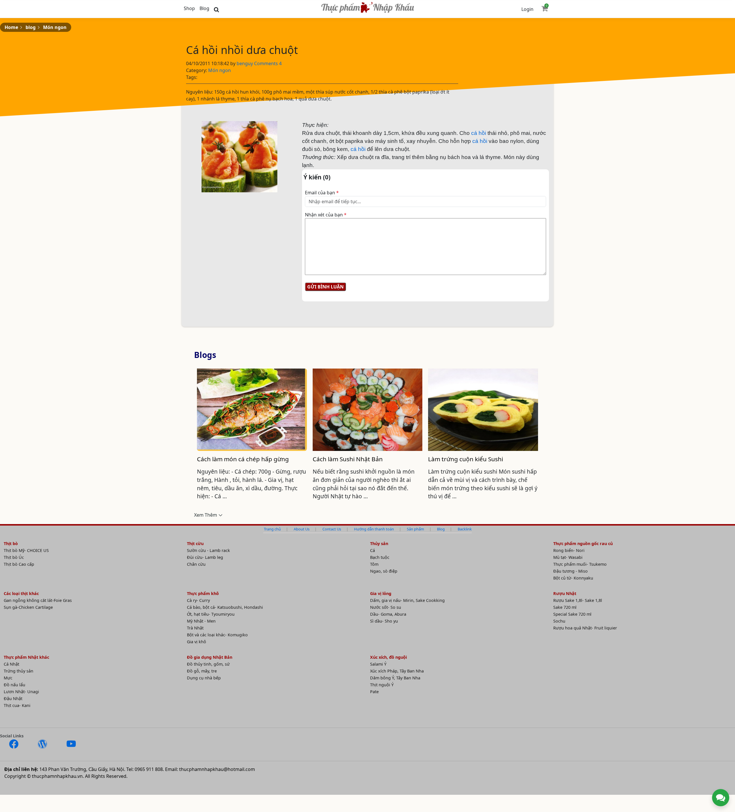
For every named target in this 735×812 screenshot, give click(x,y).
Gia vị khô (196, 641)
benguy (245, 63)
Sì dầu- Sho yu (384, 621)
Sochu (559, 621)
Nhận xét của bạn (326, 215)
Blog (204, 8)
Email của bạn (322, 192)
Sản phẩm (415, 529)
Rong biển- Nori (569, 550)
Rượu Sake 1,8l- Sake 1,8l (577, 600)
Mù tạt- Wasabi (568, 557)
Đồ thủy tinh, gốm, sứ (208, 664)
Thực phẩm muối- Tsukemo (580, 564)
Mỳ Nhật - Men (201, 621)
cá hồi (478, 133)
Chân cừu (196, 564)
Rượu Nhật (564, 593)
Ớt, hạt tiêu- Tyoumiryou (211, 614)
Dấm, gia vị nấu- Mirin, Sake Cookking (407, 600)
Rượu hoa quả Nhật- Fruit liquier (585, 628)
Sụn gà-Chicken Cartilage (28, 607)
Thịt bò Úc (14, 557)
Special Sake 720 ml (572, 614)
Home (11, 27)
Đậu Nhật (13, 698)
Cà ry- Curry (198, 600)
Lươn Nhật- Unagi (21, 691)
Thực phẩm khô (203, 593)
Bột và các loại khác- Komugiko (217, 634)
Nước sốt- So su (385, 607)
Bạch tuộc (379, 557)
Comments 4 (268, 63)
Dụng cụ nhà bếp (204, 678)
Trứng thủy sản (18, 671)
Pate (374, 691)
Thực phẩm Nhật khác (26, 657)
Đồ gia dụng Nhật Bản (209, 657)
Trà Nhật (195, 628)
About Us (302, 529)
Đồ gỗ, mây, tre (202, 671)
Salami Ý (378, 664)
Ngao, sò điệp (383, 571)
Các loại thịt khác (21, 593)
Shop (189, 8)
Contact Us (331, 529)
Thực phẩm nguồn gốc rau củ (583, 543)
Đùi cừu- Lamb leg (205, 557)
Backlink (465, 529)
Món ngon (55, 27)
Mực (8, 678)
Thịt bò (11, 543)
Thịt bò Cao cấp (19, 564)
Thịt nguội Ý (382, 684)
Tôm (374, 564)
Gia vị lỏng (380, 593)
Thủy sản (379, 543)
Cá (372, 550)
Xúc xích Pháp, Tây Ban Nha (397, 671)
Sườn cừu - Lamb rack (208, 550)
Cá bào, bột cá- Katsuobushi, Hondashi (225, 607)
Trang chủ (272, 529)
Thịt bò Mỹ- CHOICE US (26, 550)
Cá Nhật (11, 664)
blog (31, 27)
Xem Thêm (205, 515)
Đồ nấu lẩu (14, 684)
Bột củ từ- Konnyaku (573, 578)
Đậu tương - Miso (570, 571)
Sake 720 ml (565, 607)
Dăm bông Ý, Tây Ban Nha (395, 678)
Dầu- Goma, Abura (388, 614)
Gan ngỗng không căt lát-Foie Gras (38, 600)
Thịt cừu (195, 543)
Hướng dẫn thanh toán (374, 529)
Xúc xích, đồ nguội (388, 657)
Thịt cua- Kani (17, 705)
